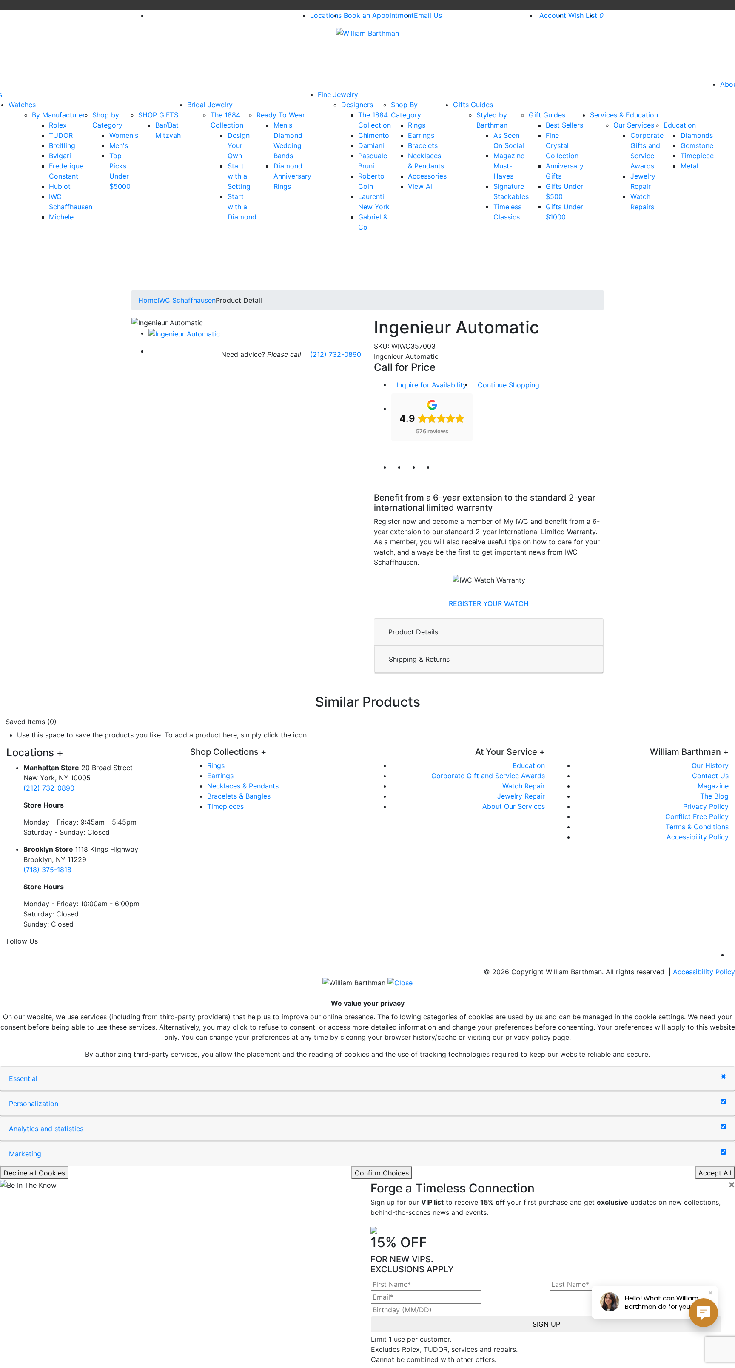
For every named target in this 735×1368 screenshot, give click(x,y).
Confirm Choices (382, 1173)
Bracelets (423, 145)
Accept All (715, 1173)
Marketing (25, 1153)
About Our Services (513, 806)
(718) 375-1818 (47, 869)
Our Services (633, 125)
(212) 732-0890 (335, 354)
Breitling (62, 145)
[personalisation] (723, 1102)
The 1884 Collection (227, 120)
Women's (123, 135)
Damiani (371, 145)
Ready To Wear (280, 115)
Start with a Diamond (242, 206)
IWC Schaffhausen (186, 300)
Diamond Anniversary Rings (292, 176)
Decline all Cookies (34, 1173)
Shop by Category (107, 120)
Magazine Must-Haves (508, 165)
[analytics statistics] (723, 1127)
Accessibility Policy (698, 837)
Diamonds (697, 135)
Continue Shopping (508, 385)
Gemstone (697, 145)
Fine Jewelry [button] (338, 94)
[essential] (723, 1077)
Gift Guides (547, 115)
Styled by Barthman (491, 120)
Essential (23, 1078)
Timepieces (225, 806)
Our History (710, 765)
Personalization (33, 1103)
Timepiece (697, 155)
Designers (357, 104)
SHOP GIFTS (158, 115)
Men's (118, 145)
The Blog (714, 796)
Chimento (373, 135)
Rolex (58, 125)
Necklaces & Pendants (243, 786)
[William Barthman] (367, 32)
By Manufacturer (58, 115)
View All (421, 186)
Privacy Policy (706, 806)
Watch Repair (523, 786)
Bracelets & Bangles (239, 796)
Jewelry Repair (521, 796)
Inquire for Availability (431, 385)
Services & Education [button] (624, 115)
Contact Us (710, 775)
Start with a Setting (239, 176)
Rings (416, 125)
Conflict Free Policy (697, 816)
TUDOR (61, 135)
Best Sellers (564, 125)
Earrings (421, 135)
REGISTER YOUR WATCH (489, 603)
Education (680, 125)
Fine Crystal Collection (562, 145)
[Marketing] (723, 1152)
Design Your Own (239, 145)
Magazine (713, 786)
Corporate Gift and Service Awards (488, 775)
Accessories (427, 176)
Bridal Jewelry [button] (210, 104)
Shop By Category (406, 109)
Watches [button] (22, 104)
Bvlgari (60, 155)
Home (147, 300)
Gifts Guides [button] (473, 104)
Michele (61, 217)
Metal (689, 166)
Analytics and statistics (46, 1128)
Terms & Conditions (697, 826)
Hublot (60, 186)
